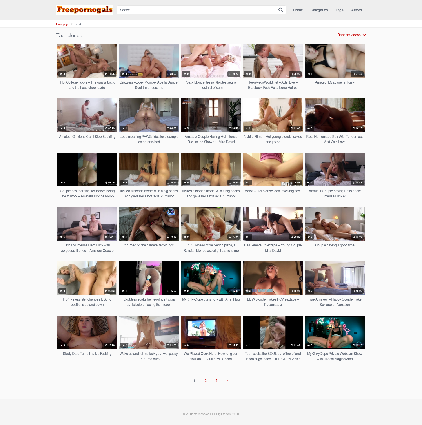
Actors (356, 9)
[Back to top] (409, 411)
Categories (319, 9)
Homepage (62, 24)
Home (298, 9)
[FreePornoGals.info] (84, 9)
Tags (339, 9)
